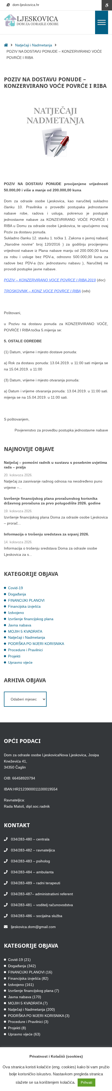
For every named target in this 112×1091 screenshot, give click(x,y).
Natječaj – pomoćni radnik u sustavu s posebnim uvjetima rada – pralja (55, 464)
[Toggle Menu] (101, 22)
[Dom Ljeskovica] (31, 20)
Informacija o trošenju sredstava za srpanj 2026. (46, 534)
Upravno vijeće (20, 662)
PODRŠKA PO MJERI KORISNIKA (36, 644)
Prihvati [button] (86, 1082)
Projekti (14, 656)
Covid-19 (15, 588)
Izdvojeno (16, 613)
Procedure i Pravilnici (25, 650)
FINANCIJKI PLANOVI (26, 600)
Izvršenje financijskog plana (30, 619)
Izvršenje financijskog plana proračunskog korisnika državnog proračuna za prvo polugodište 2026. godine (52, 500)
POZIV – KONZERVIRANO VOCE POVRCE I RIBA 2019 (50, 280)
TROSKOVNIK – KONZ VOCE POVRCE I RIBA (42, 291)
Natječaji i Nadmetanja (33, 45)
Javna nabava (19, 625)
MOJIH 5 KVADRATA (25, 631)
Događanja (17, 594)
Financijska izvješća (24, 606)
